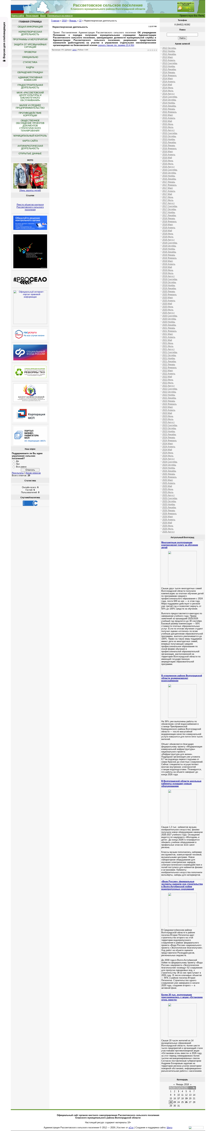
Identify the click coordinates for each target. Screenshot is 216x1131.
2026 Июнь (167, 525)
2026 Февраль (169, 513)
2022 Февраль (169, 367)
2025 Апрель (168, 483)
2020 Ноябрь (168, 322)
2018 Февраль (169, 221)
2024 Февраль (169, 440)
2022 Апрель (168, 373)
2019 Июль (167, 273)
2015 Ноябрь (168, 139)
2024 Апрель (168, 446)
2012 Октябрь (169, 48)
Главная (55, 20)
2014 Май (167, 84)
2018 (64, 20)
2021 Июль (167, 346)
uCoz (131, 1127)
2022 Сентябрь (169, 389)
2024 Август (168, 459)
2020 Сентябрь (169, 316)
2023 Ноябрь (168, 431)
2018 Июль (167, 236)
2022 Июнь (167, 379)
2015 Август (168, 130)
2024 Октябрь (169, 465)
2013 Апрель (168, 60)
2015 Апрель (168, 118)
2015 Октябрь (169, 136)
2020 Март (167, 297)
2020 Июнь (167, 306)
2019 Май (167, 267)
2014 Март (167, 78)
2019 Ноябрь (168, 285)
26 (186, 1102)
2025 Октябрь (169, 501)
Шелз (169, 1127)
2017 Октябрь (169, 209)
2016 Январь (168, 145)
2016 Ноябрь (168, 176)
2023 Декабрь (169, 434)
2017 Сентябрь (169, 206)
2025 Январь (168, 474)
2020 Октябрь (169, 319)
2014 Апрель (168, 81)
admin (74, 50)
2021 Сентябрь (169, 352)
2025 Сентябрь (169, 498)
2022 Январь (168, 364)
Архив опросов (33, 473)
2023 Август (168, 422)
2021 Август (168, 349)
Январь (73, 20)
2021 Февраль (169, 331)
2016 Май (167, 157)
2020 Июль (167, 309)
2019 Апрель (168, 264)
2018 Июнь (167, 233)
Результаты (18, 473)
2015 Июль (167, 127)
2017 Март (167, 188)
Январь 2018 (182, 1084)
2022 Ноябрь (168, 395)
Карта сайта (18, 15)
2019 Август (168, 276)
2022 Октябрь (169, 392)
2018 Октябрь (169, 246)
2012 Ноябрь (168, 51)
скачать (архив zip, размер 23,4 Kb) (116, 45)
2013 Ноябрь (168, 66)
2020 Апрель (168, 300)
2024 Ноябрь (168, 468)
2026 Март (167, 516)
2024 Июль (167, 455)
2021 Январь (168, 328)
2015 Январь (168, 109)
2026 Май (167, 522)
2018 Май (167, 230)
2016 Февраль (169, 148)
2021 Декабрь (169, 361)
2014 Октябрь (169, 100)
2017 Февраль (169, 185)
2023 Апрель (168, 410)
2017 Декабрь (169, 215)
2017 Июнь (167, 197)
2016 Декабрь (169, 179)
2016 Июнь (167, 160)
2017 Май (167, 194)
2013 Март (167, 57)
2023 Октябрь (169, 428)
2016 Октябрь (169, 173)
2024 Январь (168, 437)
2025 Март (167, 480)
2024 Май (167, 449)
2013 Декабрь (169, 69)
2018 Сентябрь (169, 243)
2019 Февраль (169, 258)
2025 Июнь (167, 489)
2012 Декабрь (169, 54)
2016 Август (168, 166)
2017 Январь (168, 182)
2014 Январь (168, 72)
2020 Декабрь (169, 325)
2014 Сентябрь (169, 96)
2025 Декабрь (169, 507)
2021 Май (167, 340)
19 (186, 1098)
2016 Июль (167, 163)
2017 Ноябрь (168, 212)
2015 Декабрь (169, 142)
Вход (43, 15)
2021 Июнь (167, 343)
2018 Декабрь (169, 252)
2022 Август (168, 385)
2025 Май (167, 486)
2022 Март (167, 370)
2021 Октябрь (169, 355)
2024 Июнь (167, 452)
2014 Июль (167, 90)
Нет (18, 464)
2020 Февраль (169, 294)
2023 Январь (168, 401)
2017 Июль (167, 200)
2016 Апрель (168, 154)
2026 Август (168, 532)
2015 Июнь (167, 124)
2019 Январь (168, 255)
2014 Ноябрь (168, 103)
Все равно (21, 466)
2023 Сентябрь (169, 425)
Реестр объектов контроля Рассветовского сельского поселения (30, 207)
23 (174, 1102)
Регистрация (32, 15)
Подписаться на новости (60, 15)
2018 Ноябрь (168, 249)
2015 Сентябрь (169, 133)
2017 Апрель (168, 191)
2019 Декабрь (169, 288)
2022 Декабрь (169, 398)
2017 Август (168, 203)
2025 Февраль (169, 477)
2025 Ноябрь (168, 504)
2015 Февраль (169, 112)
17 (178, 1098)
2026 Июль (167, 528)
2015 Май (167, 121)
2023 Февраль (169, 404)
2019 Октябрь (169, 282)
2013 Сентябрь (169, 63)
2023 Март (167, 407)
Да (17, 461)
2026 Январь (168, 510)
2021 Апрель (168, 337)
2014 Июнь (167, 87)
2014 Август (168, 93)
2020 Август (168, 312)
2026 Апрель (168, 519)
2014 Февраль (169, 75)
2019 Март (167, 261)
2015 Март (167, 115)
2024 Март (167, 443)
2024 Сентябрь (169, 462)
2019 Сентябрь (169, 279)
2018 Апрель (168, 227)
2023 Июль (167, 419)
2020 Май (167, 303)
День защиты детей (30, 190)
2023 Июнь (167, 416)
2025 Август (168, 495)
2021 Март (167, 334)
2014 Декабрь (169, 106)
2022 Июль (167, 382)
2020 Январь (168, 291)
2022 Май (167, 376)
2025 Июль (167, 492)
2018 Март (167, 224)
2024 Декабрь (169, 471)
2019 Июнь (167, 270)
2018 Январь (168, 218)
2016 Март (167, 151)
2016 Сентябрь (169, 170)
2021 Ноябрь (168, 358)
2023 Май (167, 413)
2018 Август (168, 239)
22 (80, 20)
